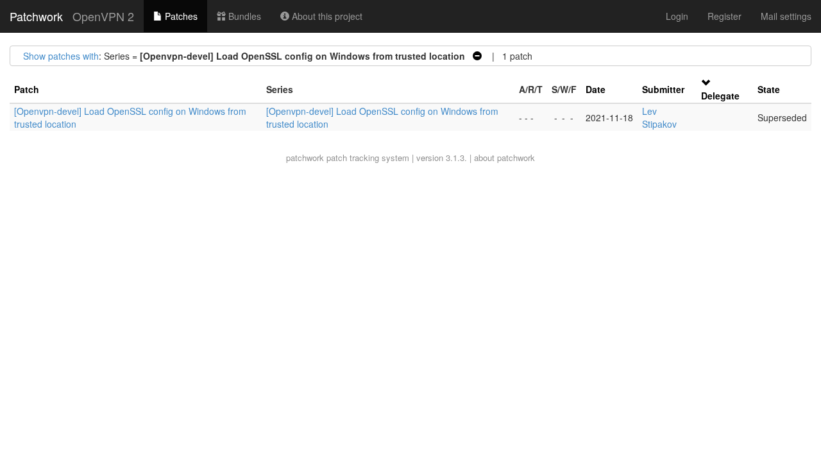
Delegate (720, 95)
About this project (325, 16)
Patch (26, 89)
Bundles (243, 16)
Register (724, 16)
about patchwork (504, 157)
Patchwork (36, 16)
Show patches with (61, 55)
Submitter (663, 89)
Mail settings (786, 16)
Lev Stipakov (659, 117)
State (769, 89)
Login (677, 16)
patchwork (305, 157)
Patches (180, 16)
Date (595, 89)
